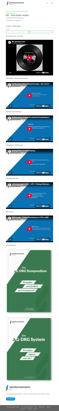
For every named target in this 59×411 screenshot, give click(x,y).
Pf (10, 13)
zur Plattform (10, 398)
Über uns (49, 407)
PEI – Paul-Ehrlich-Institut (17, 15)
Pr (13, 13)
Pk (12, 13)
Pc (8, 13)
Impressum (23, 408)
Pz (14, 13)
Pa (6, 13)
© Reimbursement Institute (12, 407)
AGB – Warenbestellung (26, 407)
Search (29, 31)
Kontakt (29, 408)
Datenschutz (42, 407)
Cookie (35, 408)
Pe (9, 13)
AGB (35, 407)
